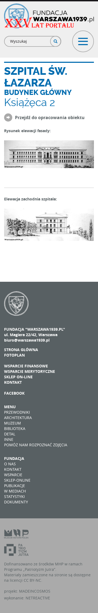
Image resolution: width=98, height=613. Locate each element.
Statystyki (14, 496)
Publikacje (14, 485)
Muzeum (12, 423)
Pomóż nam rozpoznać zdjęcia (35, 444)
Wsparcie (13, 474)
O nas (10, 463)
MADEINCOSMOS (34, 591)
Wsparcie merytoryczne (29, 371)
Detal (9, 433)
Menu (10, 406)
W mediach (15, 491)
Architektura (18, 417)
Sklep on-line (18, 376)
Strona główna (21, 349)
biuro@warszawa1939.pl (27, 340)
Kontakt (13, 382)
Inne (8, 439)
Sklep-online (17, 480)
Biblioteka (14, 428)
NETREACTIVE (38, 597)
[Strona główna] (49, 16)
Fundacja (14, 458)
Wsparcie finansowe (26, 366)
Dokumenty (16, 501)
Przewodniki (17, 412)
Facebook (14, 393)
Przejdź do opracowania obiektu (50, 117)
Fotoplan (14, 355)
